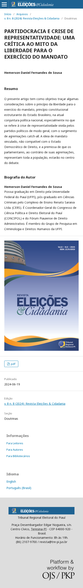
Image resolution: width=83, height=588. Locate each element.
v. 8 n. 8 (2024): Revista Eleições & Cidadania (31, 18)
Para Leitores (14, 443)
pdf (12, 364)
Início (7, 14)
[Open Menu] (4, 4)
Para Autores (14, 450)
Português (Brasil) (18, 488)
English (11, 481)
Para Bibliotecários (18, 456)
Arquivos (22, 14)
